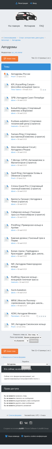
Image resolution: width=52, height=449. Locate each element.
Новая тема (11, 59)
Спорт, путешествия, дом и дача (31, 38)
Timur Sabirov (16, 90)
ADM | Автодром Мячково (23, 313)
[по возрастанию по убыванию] (26, 341)
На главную (14, 26)
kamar (20, 52)
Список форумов (9, 38)
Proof (13, 77)
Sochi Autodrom (18, 290)
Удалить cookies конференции (35, 436)
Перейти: (25, 362)
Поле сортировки (16, 337)
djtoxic (13, 100)
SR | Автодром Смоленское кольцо (28, 324)
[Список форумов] (26, 20)
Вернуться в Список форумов (14, 357)
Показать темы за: (20, 335)
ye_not (14, 52)
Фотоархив (29, 26)
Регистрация (23, 3)
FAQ (41, 26)
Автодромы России (20, 74)
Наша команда (13, 436)
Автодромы (16, 40)
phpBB (21, 428)
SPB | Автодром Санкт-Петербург (27, 98)
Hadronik (14, 126)
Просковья (15, 316)
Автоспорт (5, 40)
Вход (35, 3)
